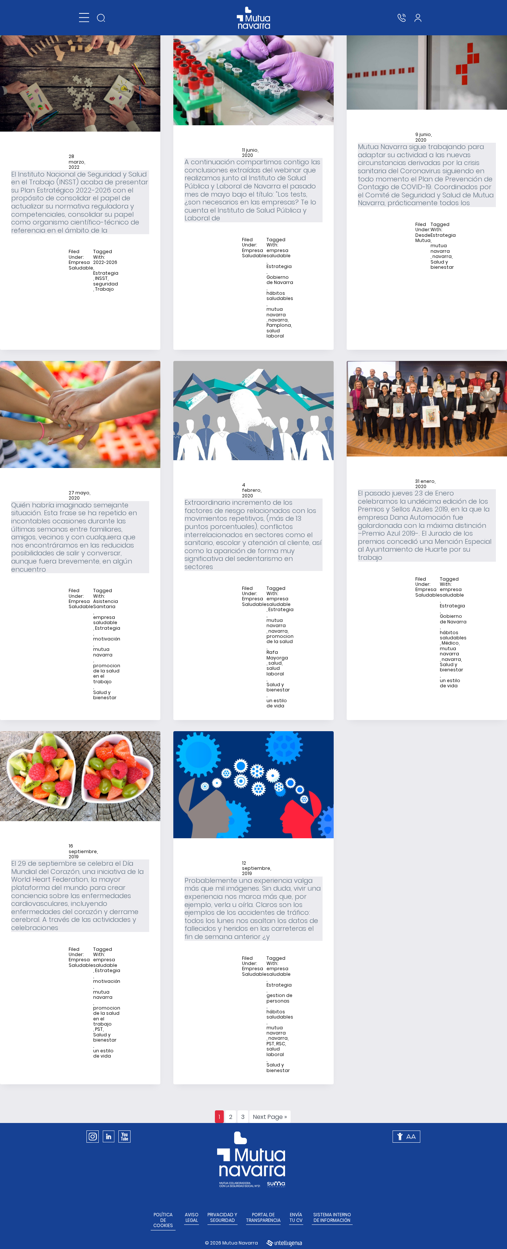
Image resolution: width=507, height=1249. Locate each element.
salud (275, 663)
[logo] (254, 18)
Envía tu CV (296, 1217)
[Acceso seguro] (417, 17)
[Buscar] (101, 18)
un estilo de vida (276, 703)
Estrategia (105, 273)
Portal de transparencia (263, 1217)
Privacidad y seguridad (222, 1217)
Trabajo (104, 289)
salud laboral (275, 333)
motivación (106, 639)
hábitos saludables (279, 296)
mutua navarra (276, 312)
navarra (278, 320)
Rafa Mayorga (277, 655)
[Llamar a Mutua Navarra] (401, 17)
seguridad (105, 284)
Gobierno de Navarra (279, 280)
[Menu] (84, 17)
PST (99, 1029)
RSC (280, 1043)
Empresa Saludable (81, 265)
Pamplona (278, 325)
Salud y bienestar (442, 264)
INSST (101, 278)
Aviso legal (192, 1217)
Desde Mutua (423, 238)
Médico (450, 643)
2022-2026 (105, 262)
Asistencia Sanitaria (105, 604)
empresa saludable (278, 253)
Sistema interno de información (332, 1217)
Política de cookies (163, 1220)
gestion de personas (279, 998)
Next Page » (270, 1117)
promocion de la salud (280, 639)
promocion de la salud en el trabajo (106, 674)
